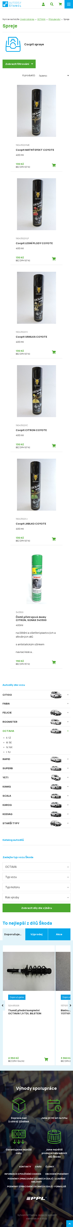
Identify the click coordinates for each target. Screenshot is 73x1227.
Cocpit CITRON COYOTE (31, 430)
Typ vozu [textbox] (11, 877)
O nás (38, 1166)
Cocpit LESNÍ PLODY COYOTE (34, 243)
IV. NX (9, 747)
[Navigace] (69, 4)
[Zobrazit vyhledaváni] (52, 4)
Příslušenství (54, 19)
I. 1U (8, 752)
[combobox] (36, 866)
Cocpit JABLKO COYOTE (31, 523)
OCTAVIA (41, 19)
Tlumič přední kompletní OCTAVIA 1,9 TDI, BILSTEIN (24, 1012)
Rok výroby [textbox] (12, 897)
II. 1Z (8, 737)
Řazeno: (43, 75)
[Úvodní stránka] (12, 4)
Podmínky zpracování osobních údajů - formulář (36, 1186)
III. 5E (9, 742)
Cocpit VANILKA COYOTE (31, 336)
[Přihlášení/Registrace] (43, 4)
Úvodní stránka (27, 19)
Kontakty (25, 1166)
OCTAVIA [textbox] (11, 867)
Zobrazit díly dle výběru (36, 908)
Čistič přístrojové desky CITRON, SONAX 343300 (31, 618)
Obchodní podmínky (57, 1174)
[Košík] (60, 4)
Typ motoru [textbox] (12, 887)
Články (49, 1166)
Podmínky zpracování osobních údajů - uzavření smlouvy (36, 1180)
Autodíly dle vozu (14, 685)
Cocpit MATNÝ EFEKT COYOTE (35, 150)
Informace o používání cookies (22, 1174)
